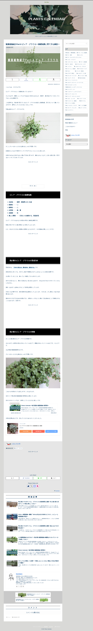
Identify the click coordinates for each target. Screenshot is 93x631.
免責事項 (46, 626)
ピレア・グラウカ (19, 448)
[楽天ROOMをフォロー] (37, 486)
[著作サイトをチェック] (28, 486)
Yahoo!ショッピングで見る (51, 431)
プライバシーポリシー (37, 626)
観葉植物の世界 (10, 448)
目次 (31, 185)
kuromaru (19, 574)
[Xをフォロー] (31, 486)
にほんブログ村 (16, 443)
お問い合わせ (57, 626)
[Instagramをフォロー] (34, 486)
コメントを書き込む (33, 612)
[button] (53, 79)
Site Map (51, 626)
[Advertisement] (33, 172)
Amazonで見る (25, 431)
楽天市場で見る (38, 431)
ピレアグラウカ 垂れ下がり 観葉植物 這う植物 (30, 425)
